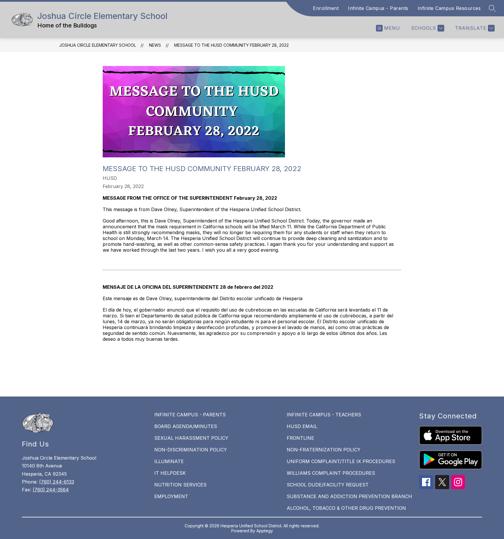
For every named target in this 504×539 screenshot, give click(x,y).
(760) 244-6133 (56, 482)
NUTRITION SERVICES (180, 485)
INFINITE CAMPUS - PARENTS (190, 415)
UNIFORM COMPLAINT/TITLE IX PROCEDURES (341, 461)
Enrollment (326, 8)
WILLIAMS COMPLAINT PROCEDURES (331, 473)
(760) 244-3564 (51, 490)
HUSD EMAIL (302, 426)
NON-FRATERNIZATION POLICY (323, 450)
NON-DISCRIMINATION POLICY (190, 450)
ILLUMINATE (169, 461)
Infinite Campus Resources (449, 8)
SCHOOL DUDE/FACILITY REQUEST (328, 485)
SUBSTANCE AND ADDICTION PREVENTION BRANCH (349, 496)
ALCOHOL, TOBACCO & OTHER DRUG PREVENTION (346, 508)
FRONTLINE (300, 438)
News (155, 45)
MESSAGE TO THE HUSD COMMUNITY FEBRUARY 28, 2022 (231, 45)
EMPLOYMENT (171, 496)
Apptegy (264, 530)
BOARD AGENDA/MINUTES (185, 426)
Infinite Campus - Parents (378, 8)
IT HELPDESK (170, 473)
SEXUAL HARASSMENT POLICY (191, 438)
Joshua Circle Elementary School (97, 45)
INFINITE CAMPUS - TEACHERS (324, 415)
